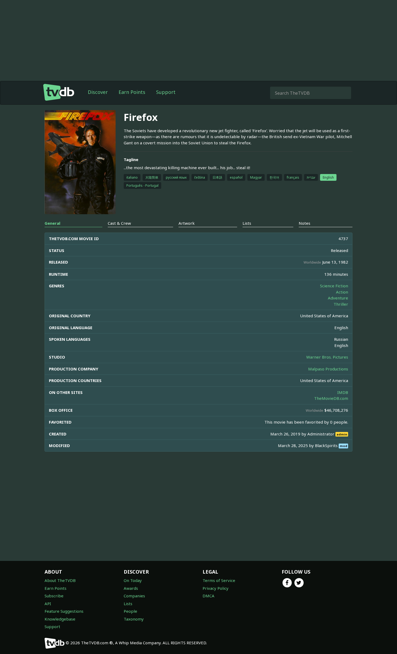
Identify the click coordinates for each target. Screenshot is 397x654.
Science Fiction (334, 285)
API (48, 603)
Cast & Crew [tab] (119, 223)
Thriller (341, 304)
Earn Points (132, 92)
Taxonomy (134, 619)
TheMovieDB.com (331, 398)
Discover (98, 92)
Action (342, 292)
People (130, 611)
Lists (128, 603)
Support (166, 92)
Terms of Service (219, 580)
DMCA (208, 595)
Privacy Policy (215, 588)
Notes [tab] (304, 223)
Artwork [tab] (187, 223)
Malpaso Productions (328, 369)
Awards (131, 588)
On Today (133, 580)
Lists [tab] (247, 223)
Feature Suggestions (64, 611)
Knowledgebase (60, 619)
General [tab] (52, 223)
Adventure (338, 298)
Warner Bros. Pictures (327, 357)
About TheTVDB (60, 580)
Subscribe (54, 595)
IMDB (342, 392)
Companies (134, 595)
